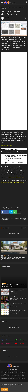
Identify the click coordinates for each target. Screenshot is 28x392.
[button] (26, 2)
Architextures (11, 177)
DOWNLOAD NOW (6, 146)
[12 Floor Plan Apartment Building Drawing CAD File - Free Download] (5, 299)
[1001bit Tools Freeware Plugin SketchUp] (5, 292)
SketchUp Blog (20, 177)
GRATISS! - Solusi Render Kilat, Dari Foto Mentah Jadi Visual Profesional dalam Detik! (13, 258)
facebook (8, 339)
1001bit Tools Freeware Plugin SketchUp (17, 290)
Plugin (7, 208)
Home (2, 7)
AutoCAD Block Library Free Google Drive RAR (18, 304)
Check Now (10, 386)
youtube (22, 343)
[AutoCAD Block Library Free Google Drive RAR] (5, 306)
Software (7, 7)
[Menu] (2, 2)
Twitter (11, 212)
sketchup (13, 208)
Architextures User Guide (8, 182)
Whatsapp (15, 212)
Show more (23, 228)
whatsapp (22, 339)
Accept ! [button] (5, 389)
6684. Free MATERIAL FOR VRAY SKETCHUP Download (17, 311)
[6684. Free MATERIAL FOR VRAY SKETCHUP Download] (5, 312)
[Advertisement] (14, 196)
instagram (8, 343)
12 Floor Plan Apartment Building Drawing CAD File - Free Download (18, 297)
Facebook (6, 211)
